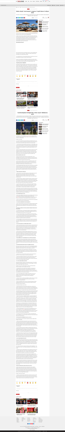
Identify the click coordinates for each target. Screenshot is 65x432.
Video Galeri (49, 5)
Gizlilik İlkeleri (43, 426)
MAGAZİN (41, 1)
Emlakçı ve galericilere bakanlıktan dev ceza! (32, 107)
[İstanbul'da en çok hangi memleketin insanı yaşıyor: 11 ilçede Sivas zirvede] (21, 103)
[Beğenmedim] (25, 75)
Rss (20, 426)
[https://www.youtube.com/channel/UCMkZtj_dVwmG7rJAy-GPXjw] (32, 423)
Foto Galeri (54, 5)
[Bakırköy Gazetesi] (20, 1)
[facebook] (16, 17)
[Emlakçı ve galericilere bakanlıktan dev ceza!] (32, 103)
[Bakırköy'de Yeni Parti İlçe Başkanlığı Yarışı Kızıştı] (21, 401)
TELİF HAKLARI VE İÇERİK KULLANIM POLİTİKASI (28, 426)
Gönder (18, 87)
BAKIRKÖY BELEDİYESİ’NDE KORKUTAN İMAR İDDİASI (20, 98)
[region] (27, 47)
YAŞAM (31, 1)
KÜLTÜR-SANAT (37, 1)
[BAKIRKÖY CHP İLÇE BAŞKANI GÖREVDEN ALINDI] (21, 410)
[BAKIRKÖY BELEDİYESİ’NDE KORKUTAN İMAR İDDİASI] (21, 94)
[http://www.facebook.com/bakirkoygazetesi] (27, 423)
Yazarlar (58, 5)
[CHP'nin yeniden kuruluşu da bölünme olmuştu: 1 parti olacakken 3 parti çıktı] (32, 401)
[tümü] (47, 1)
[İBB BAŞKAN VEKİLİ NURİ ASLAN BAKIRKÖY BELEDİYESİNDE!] (32, 94)
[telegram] (21, 17)
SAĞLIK (46, 1)
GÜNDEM (26, 1)
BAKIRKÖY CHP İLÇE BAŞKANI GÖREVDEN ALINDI (21, 414)
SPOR (43, 1)
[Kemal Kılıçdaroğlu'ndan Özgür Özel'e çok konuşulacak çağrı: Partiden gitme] (32, 410)
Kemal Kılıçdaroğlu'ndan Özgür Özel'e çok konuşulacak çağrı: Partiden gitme (32, 414)
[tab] (18, 79)
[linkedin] (23, 17)
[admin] (33, 423)
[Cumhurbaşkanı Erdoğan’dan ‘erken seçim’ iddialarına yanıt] (27, 128)
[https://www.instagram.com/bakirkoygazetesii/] (30, 423)
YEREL (28, 1)
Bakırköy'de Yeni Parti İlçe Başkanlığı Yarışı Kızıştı (20, 405)
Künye (22, 426)
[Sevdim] (22, 75)
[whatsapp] (19, 17)
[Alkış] (20, 75)
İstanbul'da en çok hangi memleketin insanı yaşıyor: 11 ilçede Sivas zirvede (21, 107)
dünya (23, 309)
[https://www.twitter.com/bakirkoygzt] (29, 423)
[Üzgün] (36, 75)
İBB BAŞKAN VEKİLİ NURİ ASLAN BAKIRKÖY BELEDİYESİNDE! (32, 98)
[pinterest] (24, 17)
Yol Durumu (40, 426)
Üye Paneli (62, 5)
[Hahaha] (30, 75)
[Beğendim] (17, 75)
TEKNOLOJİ (33, 1)
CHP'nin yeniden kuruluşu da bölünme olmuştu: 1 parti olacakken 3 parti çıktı (32, 405)
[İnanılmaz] (33, 75)
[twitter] (18, 17)
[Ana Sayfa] (16, 7)
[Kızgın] (28, 75)
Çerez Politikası (36, 426)
